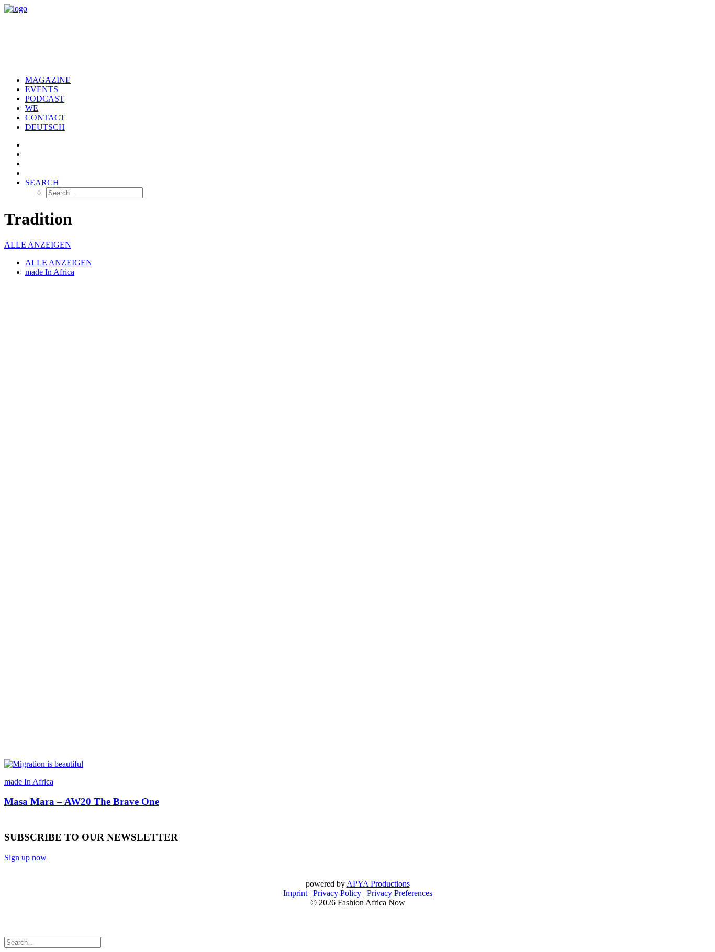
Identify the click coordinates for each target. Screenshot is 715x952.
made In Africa (49, 271)
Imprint (295, 893)
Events (41, 89)
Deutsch (45, 126)
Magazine (48, 79)
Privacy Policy (337, 893)
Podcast (44, 98)
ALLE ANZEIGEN (37, 244)
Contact (45, 117)
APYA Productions (378, 883)
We (31, 108)
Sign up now (25, 857)
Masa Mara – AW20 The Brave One (81, 801)
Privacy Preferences (399, 893)
